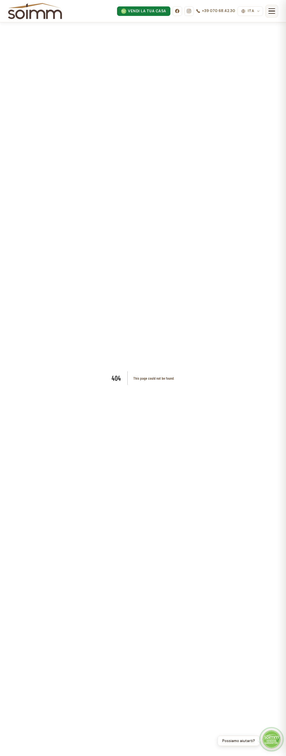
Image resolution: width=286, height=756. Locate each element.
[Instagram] (189, 11)
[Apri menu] (271, 11)
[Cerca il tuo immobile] (271, 739)
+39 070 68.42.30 (218, 10)
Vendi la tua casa (147, 11)
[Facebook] (177, 11)
